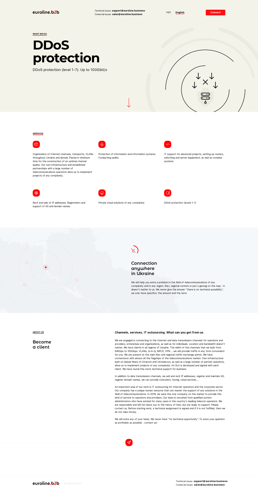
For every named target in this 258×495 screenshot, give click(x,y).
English (180, 12)
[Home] (53, 13)
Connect (215, 12)
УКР (168, 12)
